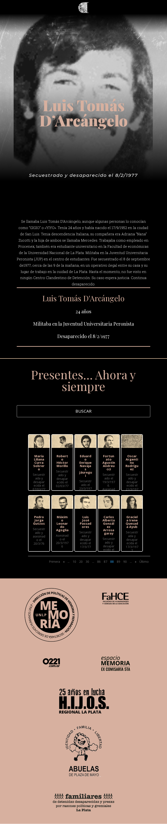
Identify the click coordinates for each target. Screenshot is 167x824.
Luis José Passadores (85, 522)
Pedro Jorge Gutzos (39, 520)
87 (105, 561)
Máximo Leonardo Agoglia (62, 523)
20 (81, 561)
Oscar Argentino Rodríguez (131, 462)
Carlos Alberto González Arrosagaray (108, 525)
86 (99, 561)
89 (118, 561)
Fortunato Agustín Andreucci (108, 462)
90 (125, 561)
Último (144, 561)
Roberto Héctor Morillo (62, 461)
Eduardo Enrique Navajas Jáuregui (85, 466)
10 (74, 561)
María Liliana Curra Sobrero (39, 462)
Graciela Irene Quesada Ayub (132, 522)
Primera (54, 561)
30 (87, 561)
